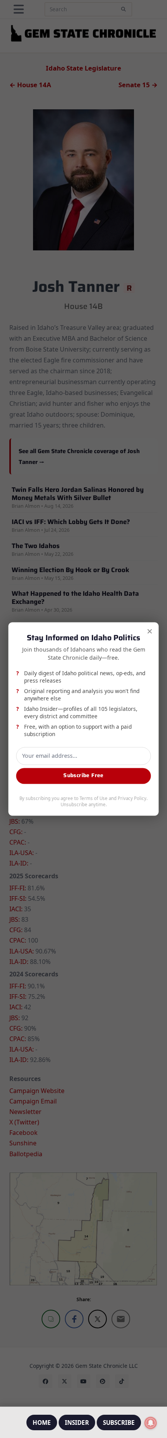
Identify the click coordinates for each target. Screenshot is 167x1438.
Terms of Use (94, 798)
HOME (42, 1422)
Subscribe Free (83, 776)
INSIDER (77, 1422)
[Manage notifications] (150, 1423)
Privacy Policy (132, 798)
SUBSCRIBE (119, 1422)
